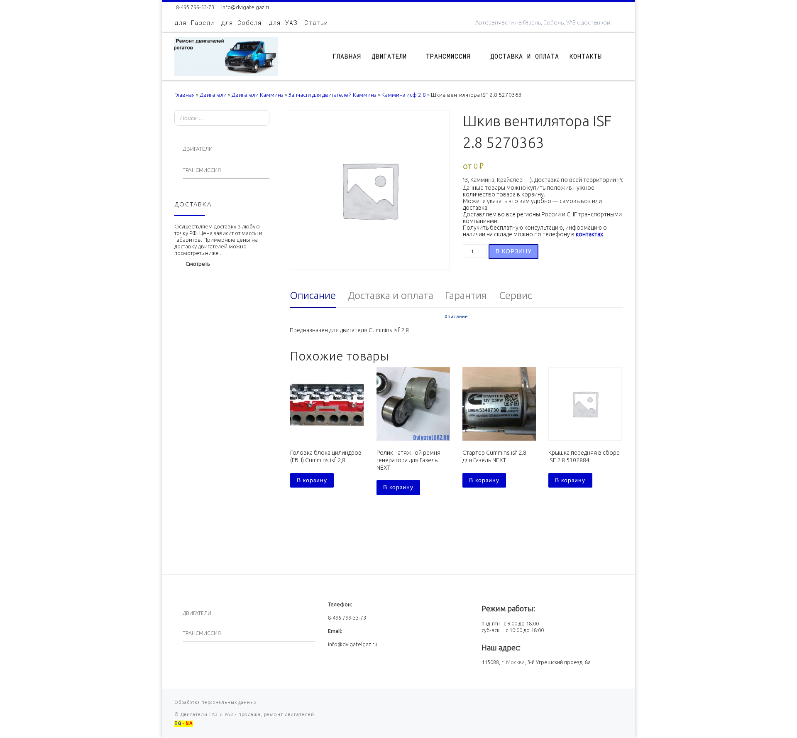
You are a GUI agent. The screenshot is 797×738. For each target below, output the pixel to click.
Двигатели (213, 95)
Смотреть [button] (198, 264)
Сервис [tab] (515, 295)
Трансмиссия (202, 170)
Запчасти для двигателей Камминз (332, 95)
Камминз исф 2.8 (403, 95)
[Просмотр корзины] (618, 56)
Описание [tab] (313, 295)
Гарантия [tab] (466, 295)
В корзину (514, 251)
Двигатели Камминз (258, 95)
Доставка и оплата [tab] (390, 295)
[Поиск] (260, 118)
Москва (515, 662)
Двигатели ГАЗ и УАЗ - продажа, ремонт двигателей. (247, 714)
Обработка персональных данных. (216, 702)
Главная (184, 95)
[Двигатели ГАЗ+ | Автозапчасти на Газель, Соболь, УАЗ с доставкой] (226, 54)
